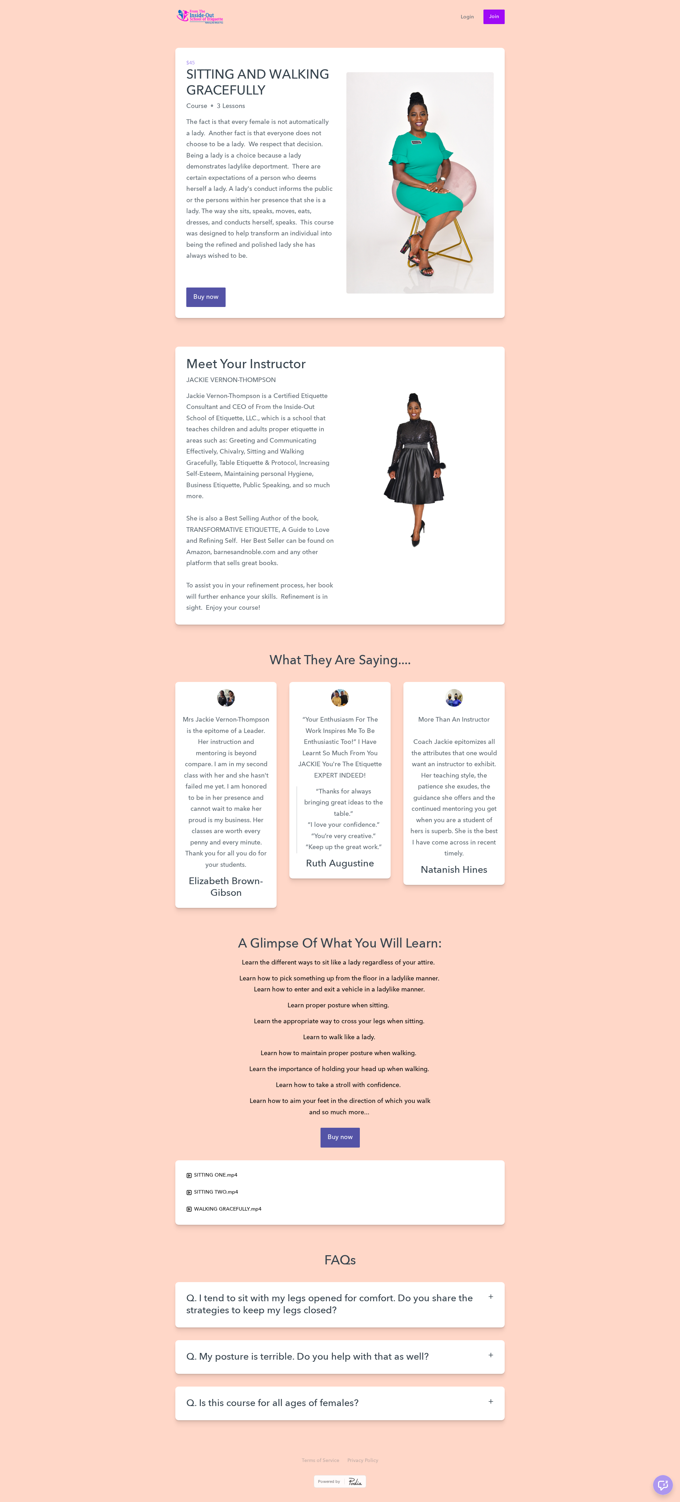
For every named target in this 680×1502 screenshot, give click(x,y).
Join (494, 16)
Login (467, 17)
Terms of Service (320, 1460)
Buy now (206, 297)
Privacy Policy (362, 1460)
